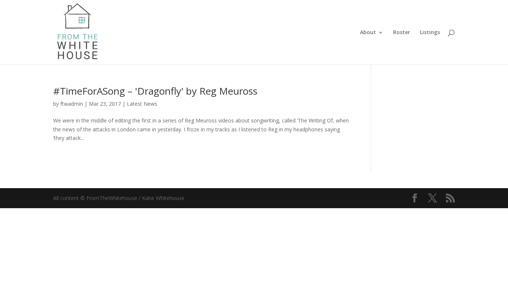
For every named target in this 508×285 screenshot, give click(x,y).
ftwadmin (71, 103)
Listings (430, 33)
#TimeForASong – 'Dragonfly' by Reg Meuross (155, 91)
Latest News (142, 103)
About (368, 33)
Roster (401, 33)
